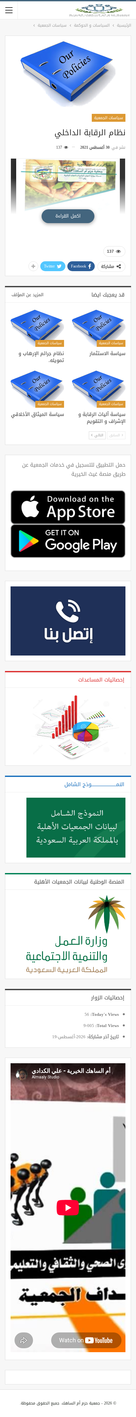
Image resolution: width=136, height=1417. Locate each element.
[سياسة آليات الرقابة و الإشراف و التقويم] (98, 389)
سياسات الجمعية (108, 117)
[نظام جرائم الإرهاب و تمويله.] (37, 328)
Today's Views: (104, 1014)
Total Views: (106, 1025)
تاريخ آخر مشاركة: (102, 1037)
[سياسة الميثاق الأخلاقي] (37, 389)
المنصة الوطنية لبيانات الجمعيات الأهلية (79, 882)
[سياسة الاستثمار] (98, 328)
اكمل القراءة (68, 216)
